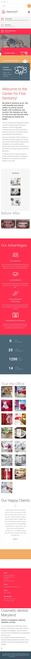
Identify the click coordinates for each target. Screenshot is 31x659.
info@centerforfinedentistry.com (12, 587)
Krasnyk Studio (18, 656)
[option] (15, 182)
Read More (6, 46)
